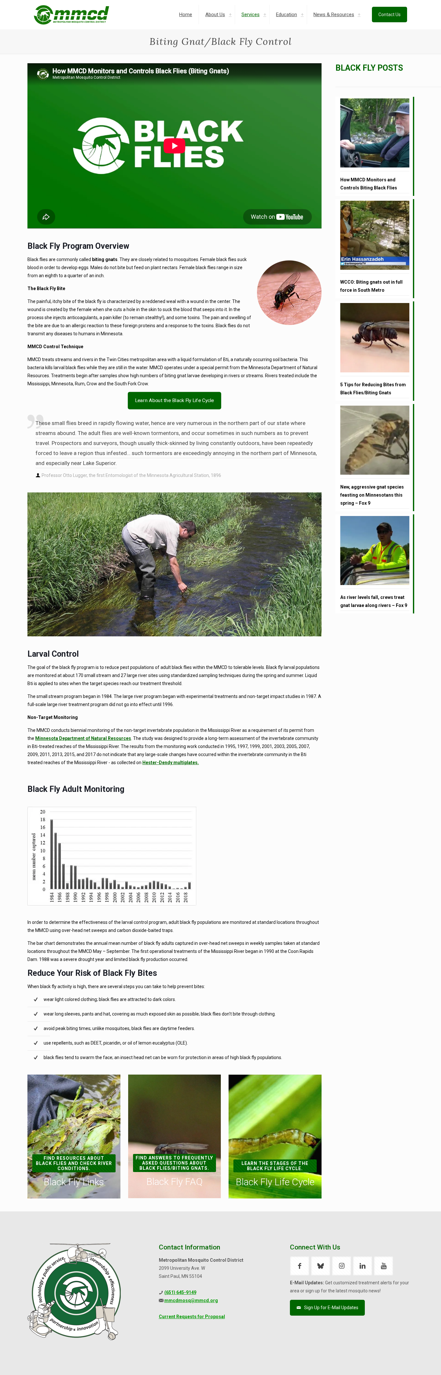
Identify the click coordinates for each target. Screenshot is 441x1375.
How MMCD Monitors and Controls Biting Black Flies (368, 183)
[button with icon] (299, 1266)
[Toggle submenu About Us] (230, 14)
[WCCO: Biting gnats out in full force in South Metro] (374, 237)
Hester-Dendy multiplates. (170, 762)
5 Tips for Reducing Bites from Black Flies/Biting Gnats (373, 388)
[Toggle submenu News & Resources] (359, 14)
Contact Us (389, 14)
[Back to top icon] (410, 1362)
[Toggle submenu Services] (265, 14)
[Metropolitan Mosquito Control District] (71, 14)
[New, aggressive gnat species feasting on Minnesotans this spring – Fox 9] (374, 442)
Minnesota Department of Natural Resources (83, 738)
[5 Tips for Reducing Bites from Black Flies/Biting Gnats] (374, 339)
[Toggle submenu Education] (302, 14)
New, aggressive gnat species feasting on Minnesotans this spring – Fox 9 (372, 495)
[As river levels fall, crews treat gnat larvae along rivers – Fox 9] (374, 552)
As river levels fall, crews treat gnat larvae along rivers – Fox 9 (373, 601)
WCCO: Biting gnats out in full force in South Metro (371, 286)
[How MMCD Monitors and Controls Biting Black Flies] (374, 134)
